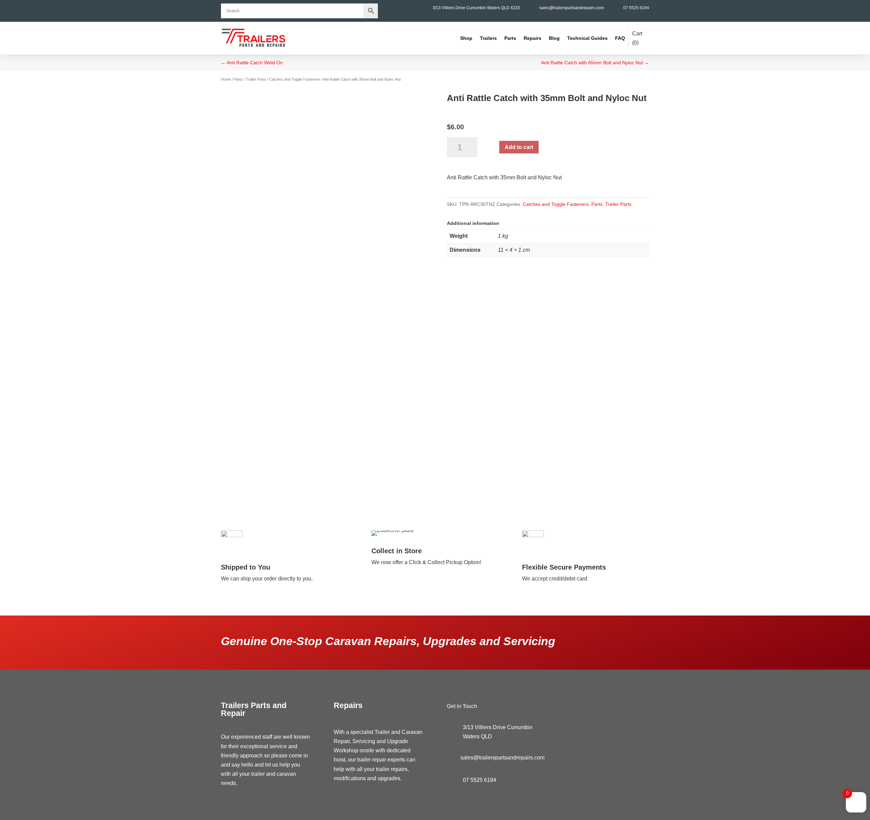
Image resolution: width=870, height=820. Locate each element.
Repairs (532, 38)
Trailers (488, 38)
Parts (510, 38)
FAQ (620, 38)
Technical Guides (587, 38)
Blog (554, 38)
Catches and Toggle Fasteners (294, 79)
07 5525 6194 (636, 7)
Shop (466, 38)
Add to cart (519, 147)
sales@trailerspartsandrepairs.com (571, 7)
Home (226, 79)
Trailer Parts (256, 79)
